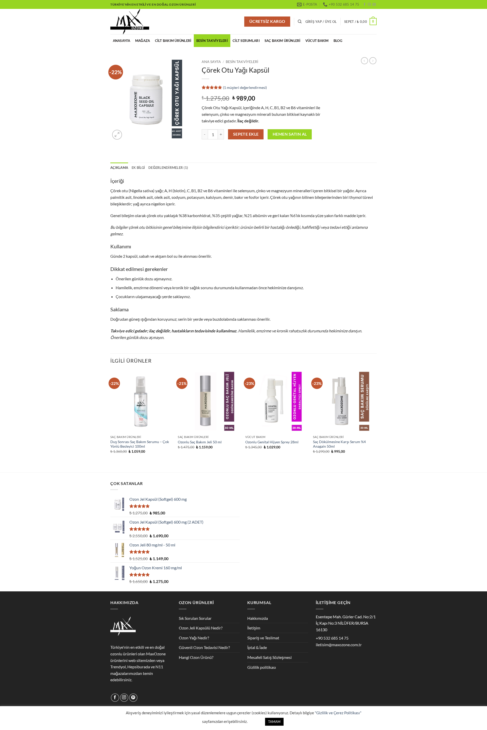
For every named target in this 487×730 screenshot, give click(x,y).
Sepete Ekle (246, 134)
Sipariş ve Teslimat (263, 637)
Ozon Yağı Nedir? (194, 637)
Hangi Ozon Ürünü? (196, 657)
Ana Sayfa (211, 62)
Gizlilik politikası (261, 667)
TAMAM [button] (274, 722)
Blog (338, 41)
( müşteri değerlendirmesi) (245, 87)
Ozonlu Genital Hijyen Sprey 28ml (272, 442)
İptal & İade (257, 647)
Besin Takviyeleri (212, 41)
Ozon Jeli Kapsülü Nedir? (200, 627)
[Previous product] (372, 60)
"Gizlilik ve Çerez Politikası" (338, 712)
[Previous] (110, 420)
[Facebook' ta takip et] (364, 4)
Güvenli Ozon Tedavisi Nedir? (204, 647)
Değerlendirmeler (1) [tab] (168, 168)
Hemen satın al (290, 134)
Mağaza (142, 41)
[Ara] (300, 21)
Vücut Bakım (317, 41)
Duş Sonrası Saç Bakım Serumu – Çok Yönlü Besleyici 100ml (139, 444)
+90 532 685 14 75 (332, 638)
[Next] (375, 420)
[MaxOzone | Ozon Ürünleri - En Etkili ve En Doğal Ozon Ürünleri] (135, 21)
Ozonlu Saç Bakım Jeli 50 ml (200, 442)
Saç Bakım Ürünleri (283, 41)
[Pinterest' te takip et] (133, 697)
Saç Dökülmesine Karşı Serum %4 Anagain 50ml (339, 444)
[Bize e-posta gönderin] (374, 4)
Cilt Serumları (246, 41)
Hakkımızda (257, 618)
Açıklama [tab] (119, 168)
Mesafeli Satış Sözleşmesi (269, 657)
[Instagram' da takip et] (369, 4)
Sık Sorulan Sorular (195, 618)
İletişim (253, 627)
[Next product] (364, 60)
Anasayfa (121, 41)
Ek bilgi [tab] (138, 168)
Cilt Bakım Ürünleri (173, 41)
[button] (321, 22)
